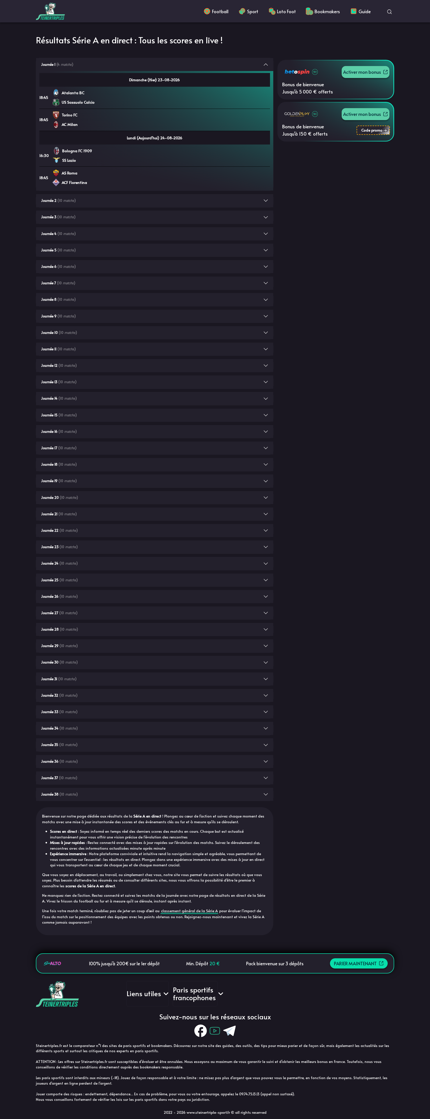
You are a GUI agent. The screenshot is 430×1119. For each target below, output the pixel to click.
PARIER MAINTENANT (355, 963)
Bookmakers (327, 11)
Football (220, 11)
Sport (252, 11)
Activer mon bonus (362, 72)
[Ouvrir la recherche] (389, 11)
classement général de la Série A (189, 910)
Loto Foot (286, 11)
